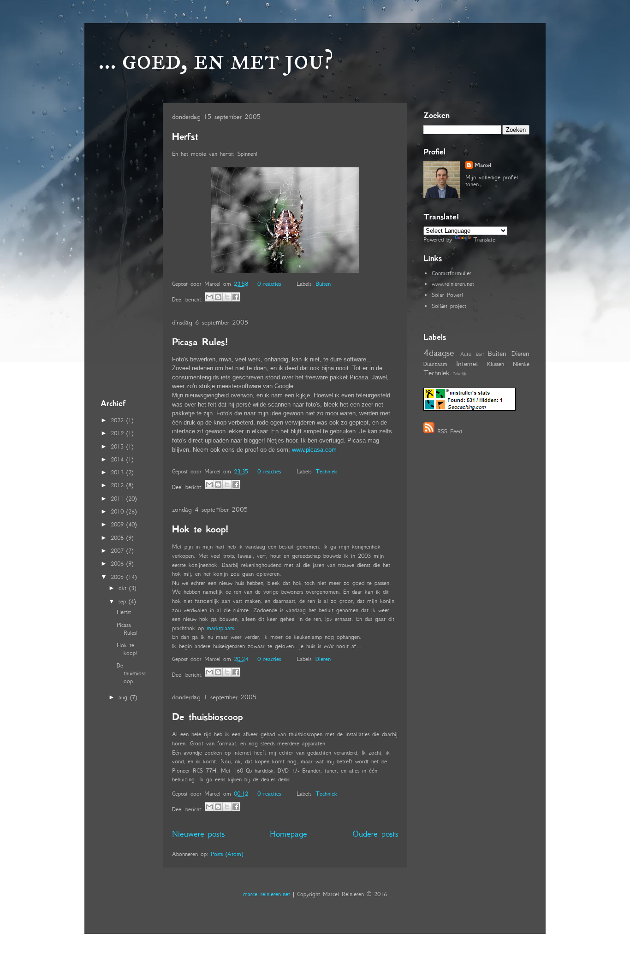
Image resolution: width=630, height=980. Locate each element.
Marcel (483, 165)
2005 (118, 576)
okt (124, 587)
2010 (118, 511)
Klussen (495, 363)
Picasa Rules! (199, 342)
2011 (118, 498)
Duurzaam (435, 363)
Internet (467, 363)
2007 (118, 550)
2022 (118, 420)
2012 (118, 485)
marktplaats (220, 628)
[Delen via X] (227, 296)
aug (124, 697)
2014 (118, 459)
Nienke (521, 363)
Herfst (185, 136)
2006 (118, 563)
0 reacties (269, 283)
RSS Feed (449, 431)
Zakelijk (459, 374)
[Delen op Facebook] (235, 296)
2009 (118, 524)
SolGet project (449, 305)
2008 (118, 537)
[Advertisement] (128, 248)
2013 (118, 472)
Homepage (288, 834)
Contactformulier (451, 273)
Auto (465, 354)
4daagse (438, 352)
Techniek (326, 471)
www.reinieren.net (453, 283)
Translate (484, 239)
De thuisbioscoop (207, 716)
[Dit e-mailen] (209, 296)
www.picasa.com (314, 449)
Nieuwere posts (198, 834)
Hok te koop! (200, 529)
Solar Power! (447, 294)
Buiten (323, 283)
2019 (118, 433)
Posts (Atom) (227, 853)
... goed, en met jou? (215, 59)
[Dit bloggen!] (218, 296)
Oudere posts (375, 834)
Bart (480, 354)
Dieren (323, 658)
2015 (118, 446)
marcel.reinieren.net (266, 894)
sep (124, 601)
